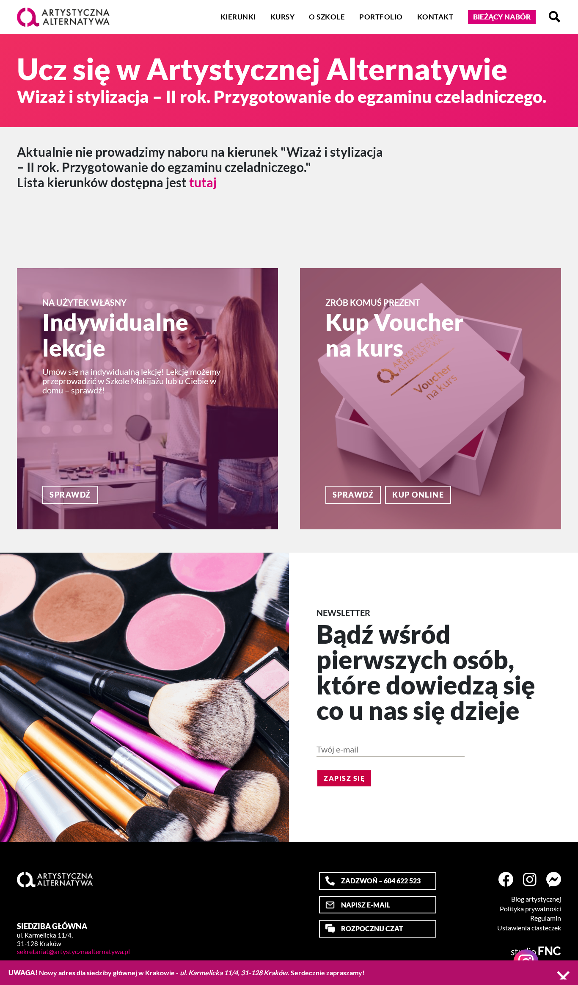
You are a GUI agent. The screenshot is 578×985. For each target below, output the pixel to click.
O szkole (327, 16)
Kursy (282, 16)
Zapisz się (344, 778)
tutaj (203, 182)
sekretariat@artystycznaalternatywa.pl (73, 951)
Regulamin (545, 918)
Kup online (418, 494)
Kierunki (238, 16)
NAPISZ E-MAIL (365, 905)
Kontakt (435, 16)
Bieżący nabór (502, 16)
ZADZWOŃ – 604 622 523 (381, 881)
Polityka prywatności (530, 909)
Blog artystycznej (536, 899)
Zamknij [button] (563, 975)
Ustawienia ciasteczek (529, 928)
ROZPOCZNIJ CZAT (372, 928)
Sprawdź (70, 494)
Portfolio (381, 16)
